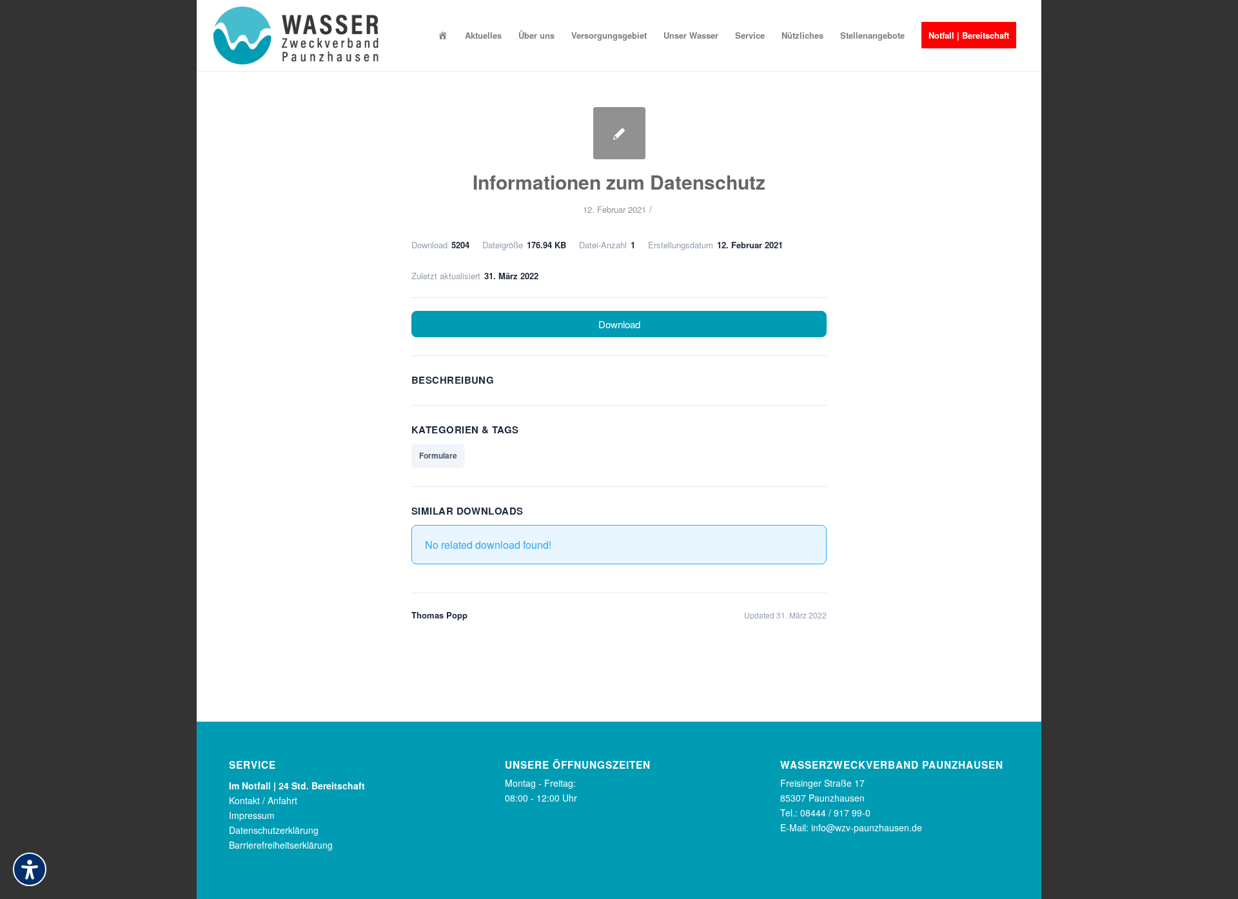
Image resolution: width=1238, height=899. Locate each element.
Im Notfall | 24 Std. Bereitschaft (297, 785)
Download (619, 324)
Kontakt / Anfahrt (263, 800)
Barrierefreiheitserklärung (281, 844)
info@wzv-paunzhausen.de (866, 827)
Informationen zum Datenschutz (619, 181)
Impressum (252, 815)
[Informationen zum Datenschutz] (619, 133)
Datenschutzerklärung (274, 830)
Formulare (438, 455)
